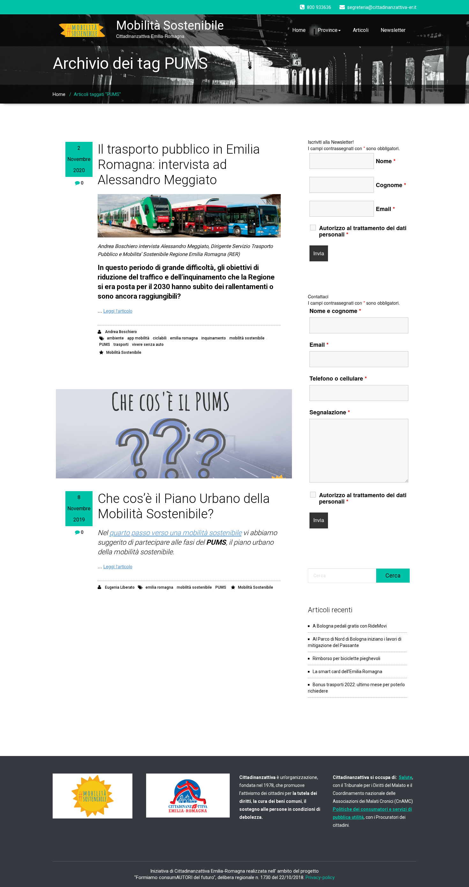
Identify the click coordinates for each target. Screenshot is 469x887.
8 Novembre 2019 (79, 508)
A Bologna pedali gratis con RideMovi (350, 626)
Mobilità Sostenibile (123, 352)
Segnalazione (329, 412)
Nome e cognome (335, 311)
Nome (386, 161)
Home (299, 30)
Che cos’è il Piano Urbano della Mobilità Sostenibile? (184, 506)
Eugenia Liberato (119, 587)
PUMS (104, 344)
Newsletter (393, 30)
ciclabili (160, 338)
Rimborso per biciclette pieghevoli (346, 658)
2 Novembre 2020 (79, 159)
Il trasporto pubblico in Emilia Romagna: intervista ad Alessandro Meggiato (179, 164)
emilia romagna (184, 338)
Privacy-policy (320, 877)
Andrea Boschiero (120, 332)
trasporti (121, 344)
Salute (405, 777)
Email (385, 209)
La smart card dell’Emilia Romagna (347, 671)
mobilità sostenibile (246, 338)
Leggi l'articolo (117, 311)
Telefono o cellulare (338, 378)
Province (328, 30)
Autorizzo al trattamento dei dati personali (362, 231)
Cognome (391, 185)
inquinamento (213, 338)
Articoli (360, 30)
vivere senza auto (148, 344)
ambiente (115, 338)
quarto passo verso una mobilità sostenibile (175, 533)
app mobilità (138, 338)
